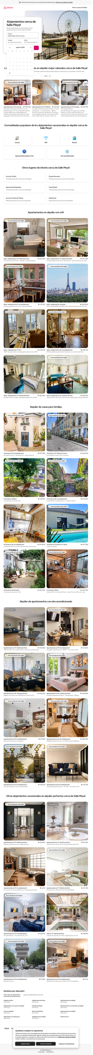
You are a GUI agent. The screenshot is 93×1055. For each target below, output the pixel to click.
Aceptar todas (25, 1044)
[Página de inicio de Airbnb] (8, 7)
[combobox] (22, 36)
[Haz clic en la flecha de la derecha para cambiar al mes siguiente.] (30, 47)
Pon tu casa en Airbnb (79, 8)
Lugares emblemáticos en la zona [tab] (33, 995)
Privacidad (41, 1052)
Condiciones (49, 1052)
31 (9, 73)
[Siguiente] (49, 76)
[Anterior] (42, 76)
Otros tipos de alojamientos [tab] (12, 995)
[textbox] (14, 42)
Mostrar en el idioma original (64, 2)
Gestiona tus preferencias (66, 1044)
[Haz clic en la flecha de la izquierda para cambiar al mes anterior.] (9, 47)
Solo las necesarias (45, 1044)
